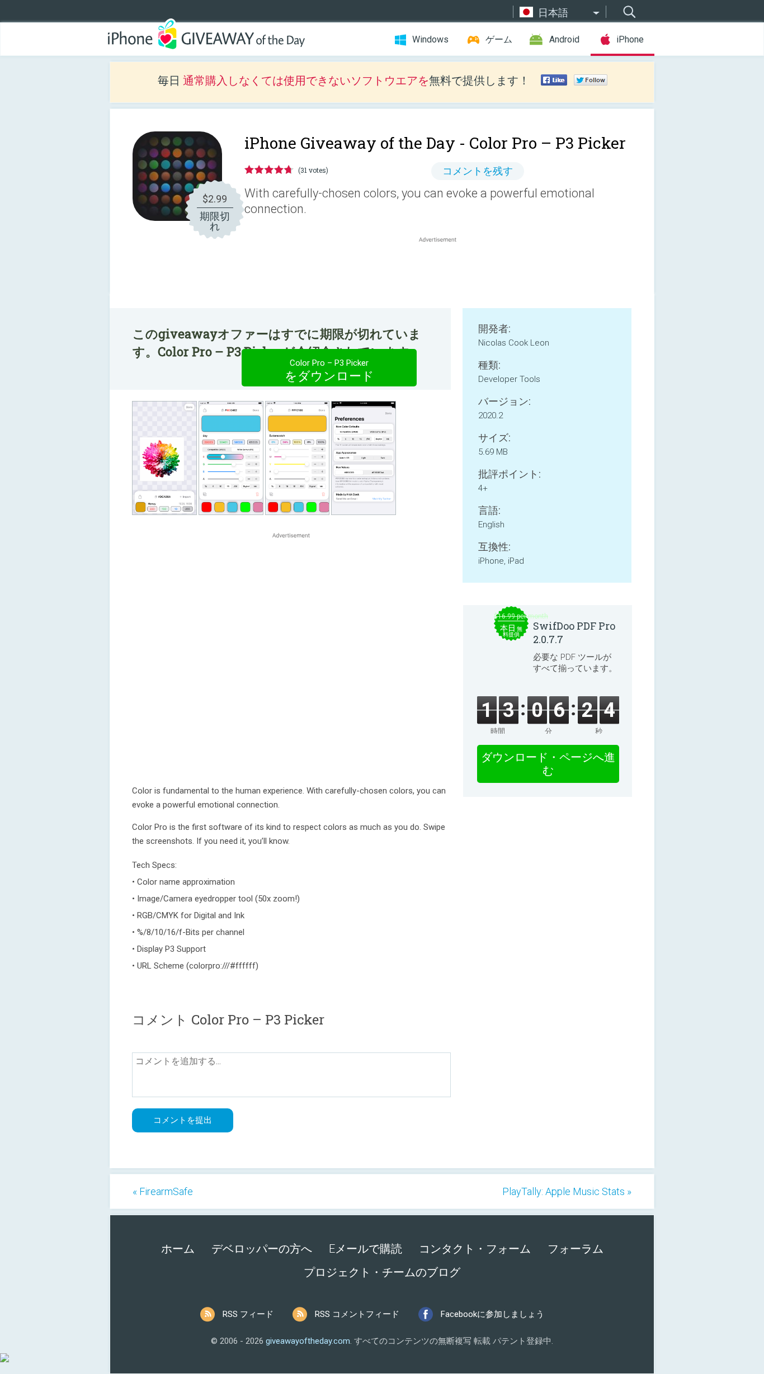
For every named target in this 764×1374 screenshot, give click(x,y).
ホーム (178, 1248)
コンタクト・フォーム (475, 1248)
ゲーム (498, 39)
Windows (430, 39)
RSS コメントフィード (357, 1314)
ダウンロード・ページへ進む (548, 763)
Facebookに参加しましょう (492, 1314)
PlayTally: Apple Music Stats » (566, 1191)
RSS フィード (248, 1314)
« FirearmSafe (163, 1191)
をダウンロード (329, 370)
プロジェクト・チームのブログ (382, 1272)
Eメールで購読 (365, 1248)
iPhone (630, 39)
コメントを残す (477, 171)
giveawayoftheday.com (308, 1341)
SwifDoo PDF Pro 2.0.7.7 (574, 632)
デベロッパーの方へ (261, 1248)
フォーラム (575, 1248)
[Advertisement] (443, 272)
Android (564, 39)
